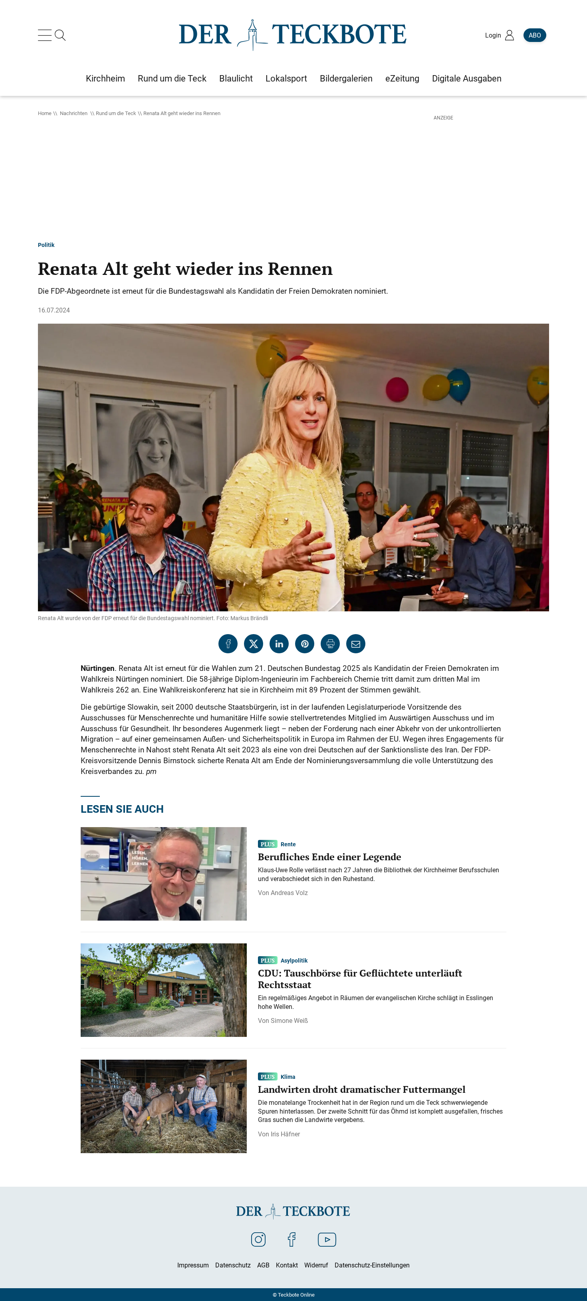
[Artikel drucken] (330, 643)
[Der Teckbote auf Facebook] (291, 1239)
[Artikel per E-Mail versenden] (355, 643)
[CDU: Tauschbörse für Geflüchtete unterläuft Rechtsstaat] (164, 989)
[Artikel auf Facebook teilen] (228, 643)
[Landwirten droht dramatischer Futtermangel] (164, 1105)
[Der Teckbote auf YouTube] (327, 1239)
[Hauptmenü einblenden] (46, 35)
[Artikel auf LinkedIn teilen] (279, 643)
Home (45, 113)
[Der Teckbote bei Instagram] (258, 1239)
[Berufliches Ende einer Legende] (164, 873)
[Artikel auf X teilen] (253, 643)
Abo (535, 35)
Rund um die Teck (116, 113)
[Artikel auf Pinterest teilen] (304, 643)
